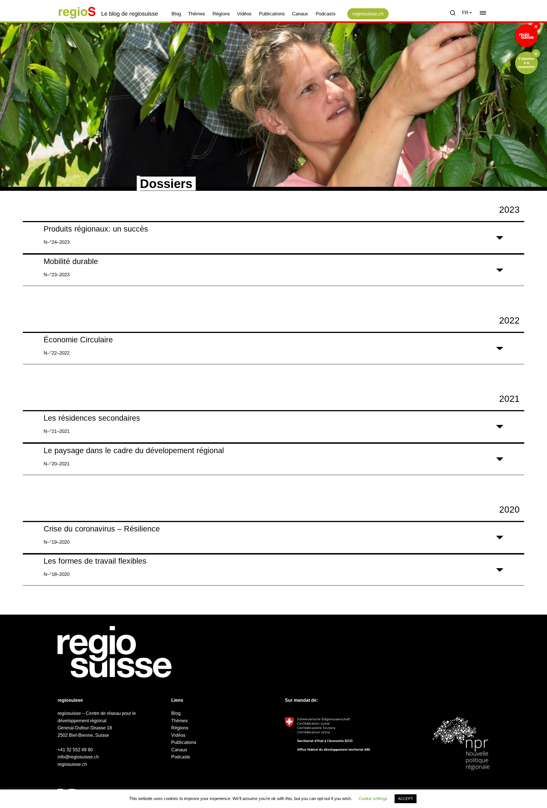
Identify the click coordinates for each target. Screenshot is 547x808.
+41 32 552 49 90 (75, 749)
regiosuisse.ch (367, 14)
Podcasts (326, 14)
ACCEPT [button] (405, 799)
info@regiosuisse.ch (78, 756)
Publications (272, 14)
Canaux (300, 14)
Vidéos (244, 14)
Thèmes (196, 14)
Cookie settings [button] (373, 798)
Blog (176, 14)
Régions (221, 14)
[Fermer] (536, 26)
